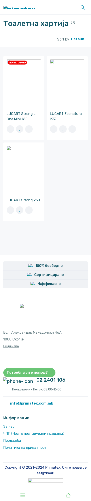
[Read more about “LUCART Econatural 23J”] (53, 129)
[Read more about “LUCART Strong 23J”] (10, 210)
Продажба (12, 440)
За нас (9, 426)
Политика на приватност (25, 448)
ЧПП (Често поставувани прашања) (33, 433)
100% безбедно (49, 266)
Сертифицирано (49, 275)
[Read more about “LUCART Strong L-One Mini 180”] (10, 129)
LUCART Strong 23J (23, 200)
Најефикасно (49, 284)
